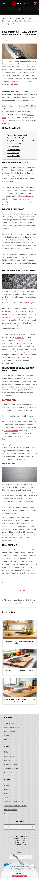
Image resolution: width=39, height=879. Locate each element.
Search (7, 797)
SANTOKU (22, 3)
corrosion (6, 526)
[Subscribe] (32, 826)
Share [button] (7, 40)
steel (30, 378)
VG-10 (27, 355)
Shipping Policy (20, 844)
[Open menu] (4, 3)
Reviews (7, 814)
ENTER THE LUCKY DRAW (19, 876)
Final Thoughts (13, 155)
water (32, 507)
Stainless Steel (13, 152)
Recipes (7, 793)
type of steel (26, 196)
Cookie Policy (20, 842)
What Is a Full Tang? (15, 138)
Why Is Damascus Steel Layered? (20, 141)
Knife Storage (9, 760)
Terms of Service (20, 838)
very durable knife (11, 430)
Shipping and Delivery (12, 727)
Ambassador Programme (13, 801)
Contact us (8, 735)
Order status (9, 723)
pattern (5, 314)
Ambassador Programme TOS (15, 805)
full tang (14, 84)
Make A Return (9, 731)
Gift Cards (8, 772)
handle (19, 246)
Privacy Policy (20, 840)
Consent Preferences (20, 836)
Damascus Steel (13, 149)
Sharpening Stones (11, 768)
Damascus (22, 109)
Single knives (9, 756)
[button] (35, 3)
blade (20, 237)
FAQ (6, 739)
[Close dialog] (38, 862)
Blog (6, 789)
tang (23, 214)
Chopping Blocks (10, 764)
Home (6, 785)
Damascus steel (8, 64)
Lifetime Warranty (10, 809)
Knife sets (8, 752)
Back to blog (21, 590)
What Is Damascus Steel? (17, 135)
